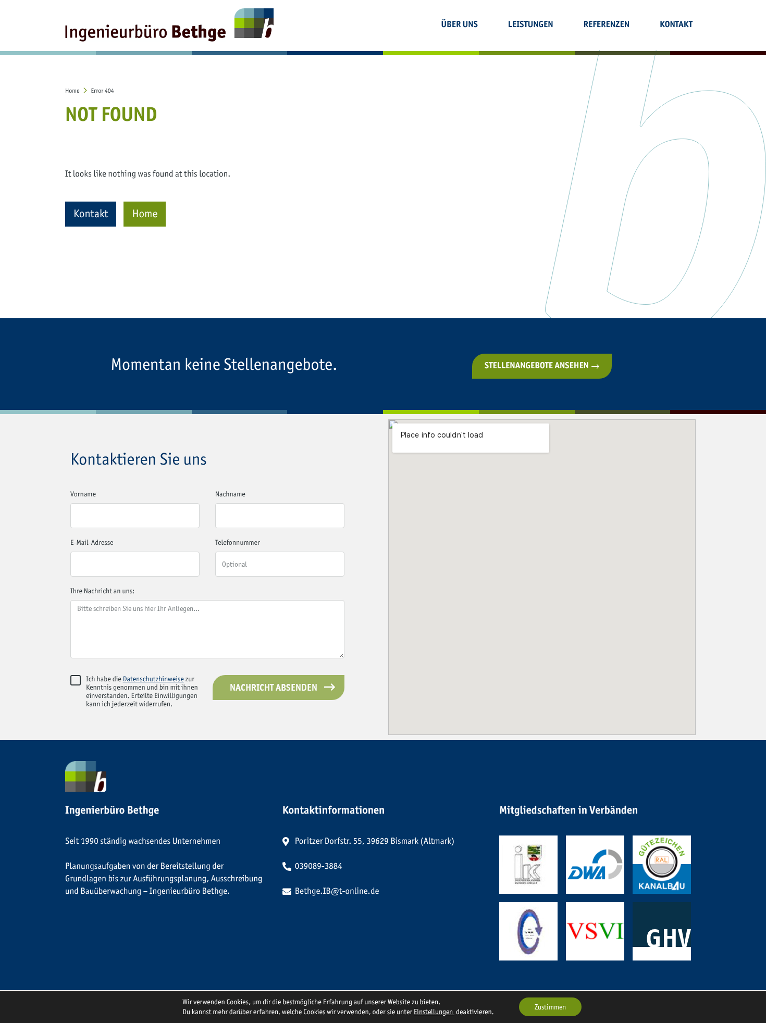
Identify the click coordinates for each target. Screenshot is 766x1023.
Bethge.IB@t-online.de (337, 891)
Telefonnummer (237, 543)
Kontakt (90, 213)
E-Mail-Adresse (92, 543)
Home (144, 213)
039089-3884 (318, 866)
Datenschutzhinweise (153, 679)
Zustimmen (550, 1007)
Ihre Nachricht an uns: (102, 591)
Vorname (83, 494)
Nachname (230, 494)
